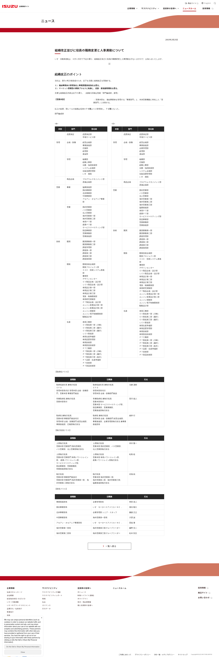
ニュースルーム (119, 588)
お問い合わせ (204, 597)
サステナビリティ (50, 588)
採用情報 (202, 587)
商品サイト (192, 3)
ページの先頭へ (184, 586)
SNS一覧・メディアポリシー (164, 654)
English (207, 3)
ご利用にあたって (125, 654)
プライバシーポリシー (143, 654)
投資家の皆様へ (84, 588)
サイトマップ (183, 654)
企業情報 (11, 588)
